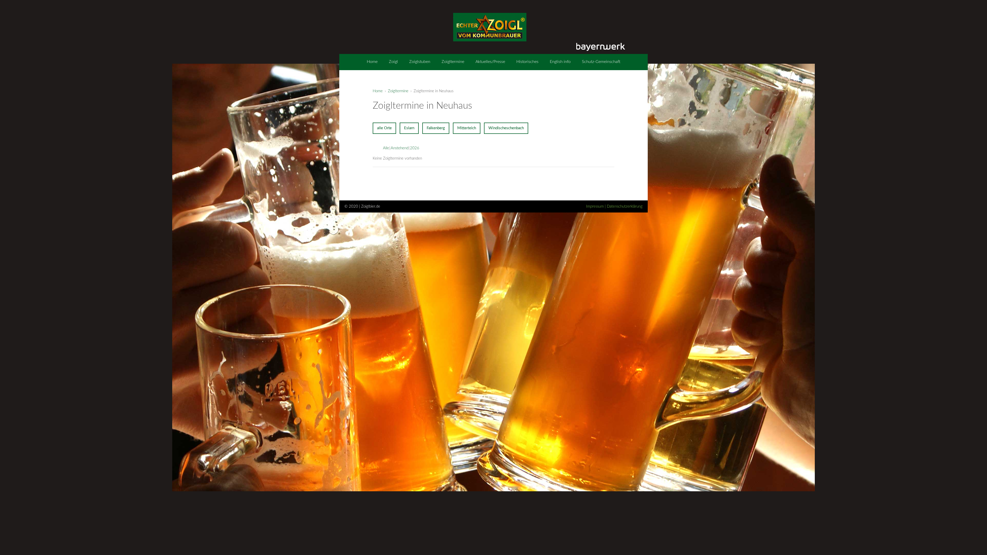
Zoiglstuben (419, 62)
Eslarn (409, 128)
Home (372, 62)
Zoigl (393, 62)
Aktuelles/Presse (490, 62)
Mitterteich (466, 128)
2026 (414, 148)
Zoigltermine (453, 62)
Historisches (527, 62)
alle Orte (384, 128)
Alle (386, 148)
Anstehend (399, 148)
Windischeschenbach (506, 128)
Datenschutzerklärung (625, 206)
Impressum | (596, 206)
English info (560, 62)
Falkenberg (436, 128)
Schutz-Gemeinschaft (601, 62)
